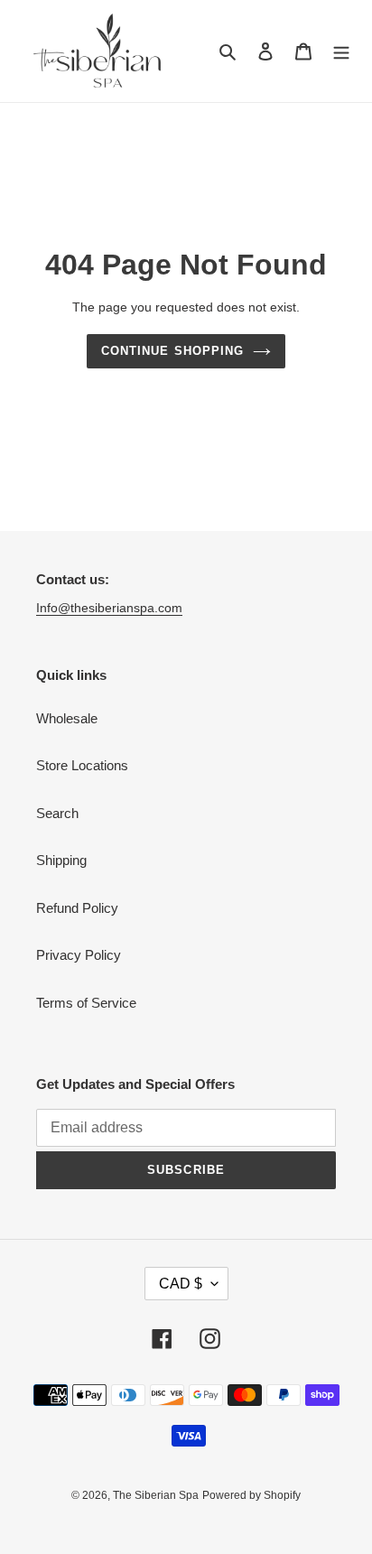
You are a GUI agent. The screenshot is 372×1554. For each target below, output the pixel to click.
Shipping (61, 860)
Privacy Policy (78, 955)
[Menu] (341, 51)
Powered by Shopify (251, 1495)
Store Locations (82, 765)
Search (57, 813)
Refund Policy (77, 908)
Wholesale (67, 718)
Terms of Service (86, 1002)
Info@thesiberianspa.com (109, 607)
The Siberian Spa (156, 1495)
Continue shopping (172, 351)
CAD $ (180, 1283)
